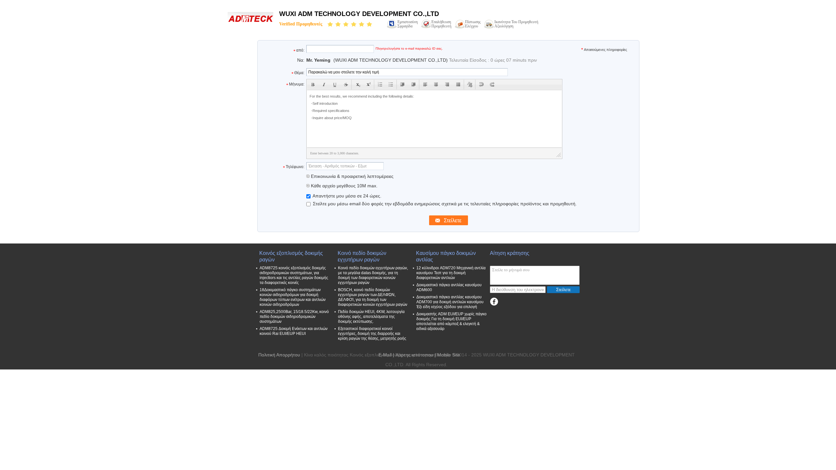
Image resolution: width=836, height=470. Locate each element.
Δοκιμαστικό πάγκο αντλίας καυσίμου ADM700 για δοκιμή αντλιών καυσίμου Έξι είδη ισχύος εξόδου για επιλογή (450, 302)
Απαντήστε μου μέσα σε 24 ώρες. (346, 195)
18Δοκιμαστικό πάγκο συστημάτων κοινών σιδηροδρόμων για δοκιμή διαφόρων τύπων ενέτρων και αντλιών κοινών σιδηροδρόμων (293, 297)
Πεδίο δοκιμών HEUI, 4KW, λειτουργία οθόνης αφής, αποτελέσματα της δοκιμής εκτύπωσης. (371, 316)
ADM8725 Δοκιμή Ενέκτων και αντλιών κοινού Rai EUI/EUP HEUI (294, 331)
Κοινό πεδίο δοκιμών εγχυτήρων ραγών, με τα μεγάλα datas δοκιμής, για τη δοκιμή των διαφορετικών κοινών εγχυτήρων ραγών (373, 275)
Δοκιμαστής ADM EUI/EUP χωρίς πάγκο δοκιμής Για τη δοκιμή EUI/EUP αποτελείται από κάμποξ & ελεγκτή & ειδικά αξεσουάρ (451, 321)
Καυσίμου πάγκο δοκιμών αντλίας (446, 256)
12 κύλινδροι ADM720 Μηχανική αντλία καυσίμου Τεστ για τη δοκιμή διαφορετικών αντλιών (451, 273)
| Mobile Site (447, 354)
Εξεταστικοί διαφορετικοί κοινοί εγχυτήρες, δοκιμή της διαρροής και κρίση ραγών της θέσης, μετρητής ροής (372, 333)
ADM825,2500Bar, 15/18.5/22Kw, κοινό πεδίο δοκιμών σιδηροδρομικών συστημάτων (294, 316)
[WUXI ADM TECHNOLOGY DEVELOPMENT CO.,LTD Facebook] (494, 302)
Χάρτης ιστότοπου (414, 354)
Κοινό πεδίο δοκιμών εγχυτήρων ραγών (362, 256)
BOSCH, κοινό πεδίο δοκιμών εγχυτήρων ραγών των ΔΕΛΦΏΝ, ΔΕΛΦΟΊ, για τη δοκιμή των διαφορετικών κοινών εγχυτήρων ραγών (372, 297)
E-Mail (385, 354)
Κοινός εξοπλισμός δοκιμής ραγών (291, 256)
